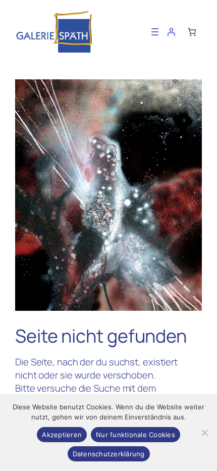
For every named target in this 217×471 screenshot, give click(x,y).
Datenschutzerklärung (109, 454)
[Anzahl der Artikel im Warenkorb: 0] (192, 32)
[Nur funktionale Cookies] (204, 433)
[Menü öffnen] (155, 32)
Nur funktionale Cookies (135, 435)
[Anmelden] (171, 32)
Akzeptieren (62, 435)
